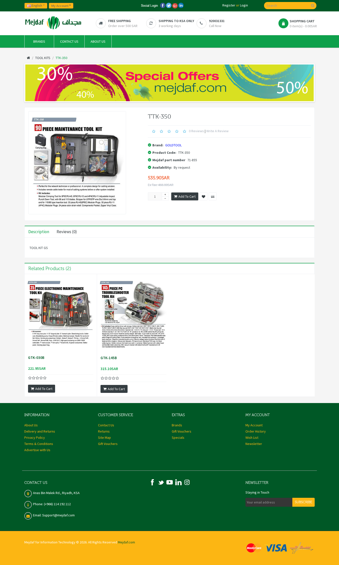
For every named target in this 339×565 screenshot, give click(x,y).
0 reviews (196, 131)
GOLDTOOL (173, 145)
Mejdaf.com (126, 542)
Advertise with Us (37, 450)
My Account (254, 425)
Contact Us (106, 425)
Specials (178, 437)
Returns (104, 431)
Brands (177, 425)
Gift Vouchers (108, 443)
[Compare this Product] (213, 196)
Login (244, 5)
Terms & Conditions (38, 443)
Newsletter (253, 443)
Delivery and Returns (39, 431)
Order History (255, 431)
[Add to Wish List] (203, 196)
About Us (31, 425)
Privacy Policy (34, 437)
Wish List (251, 437)
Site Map (104, 437)
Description (38, 231)
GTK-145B (109, 358)
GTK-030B (36, 357)
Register (228, 5)
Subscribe (303, 502)
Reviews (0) (67, 231)
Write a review (217, 131)
